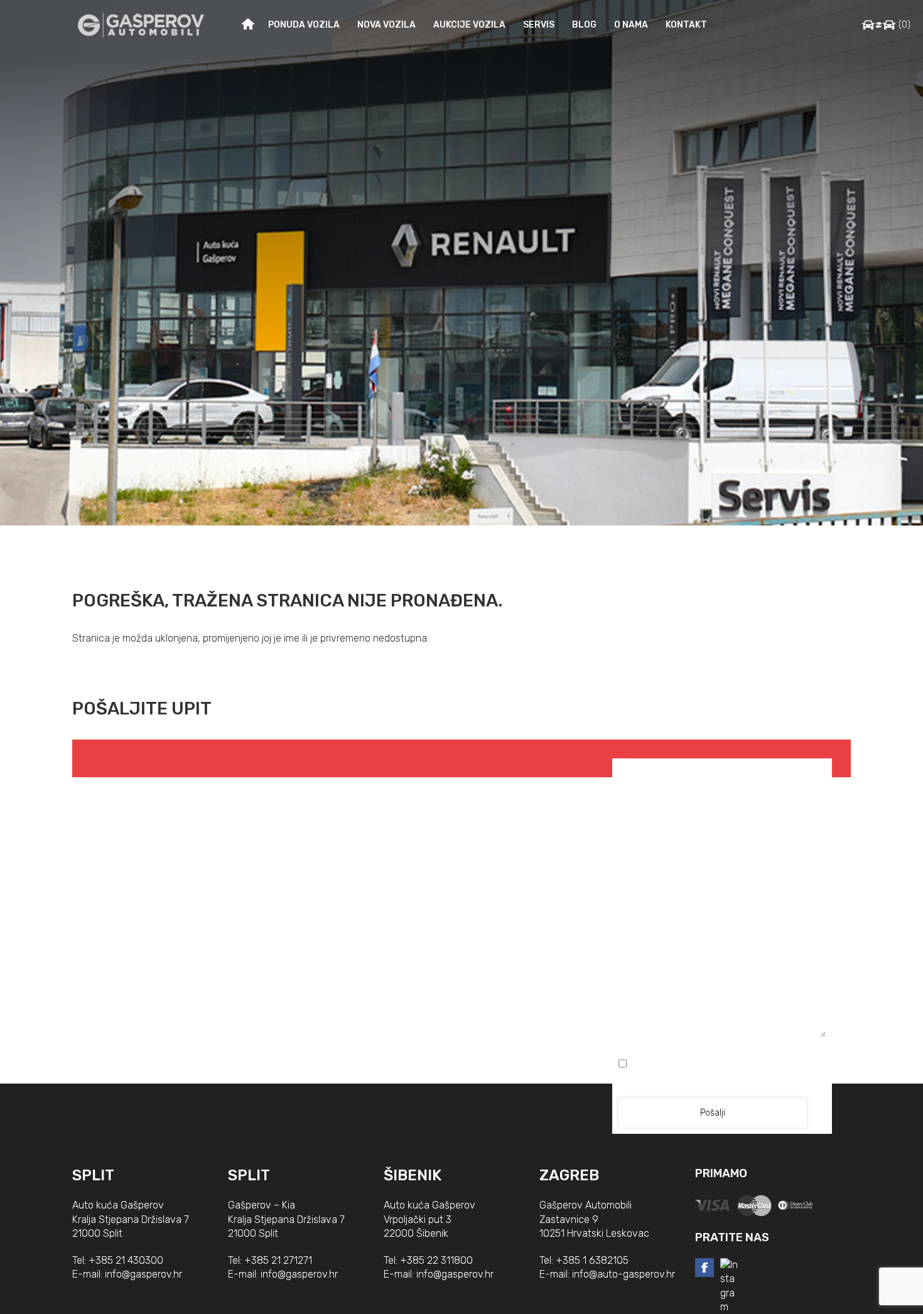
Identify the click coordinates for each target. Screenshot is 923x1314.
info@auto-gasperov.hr (623, 1274)
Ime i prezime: (669, 771)
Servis (538, 24)
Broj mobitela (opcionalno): (722, 827)
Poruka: (722, 887)
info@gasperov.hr (143, 1274)
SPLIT (93, 1175)
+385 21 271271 (278, 1260)
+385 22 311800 (436, 1260)
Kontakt (686, 24)
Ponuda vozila (304, 24)
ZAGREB (569, 1175)
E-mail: (775, 771)
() (904, 24)
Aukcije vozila (469, 24)
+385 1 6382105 (592, 1260)
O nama (631, 24)
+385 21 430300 (126, 1260)
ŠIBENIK (412, 1175)
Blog (584, 24)
